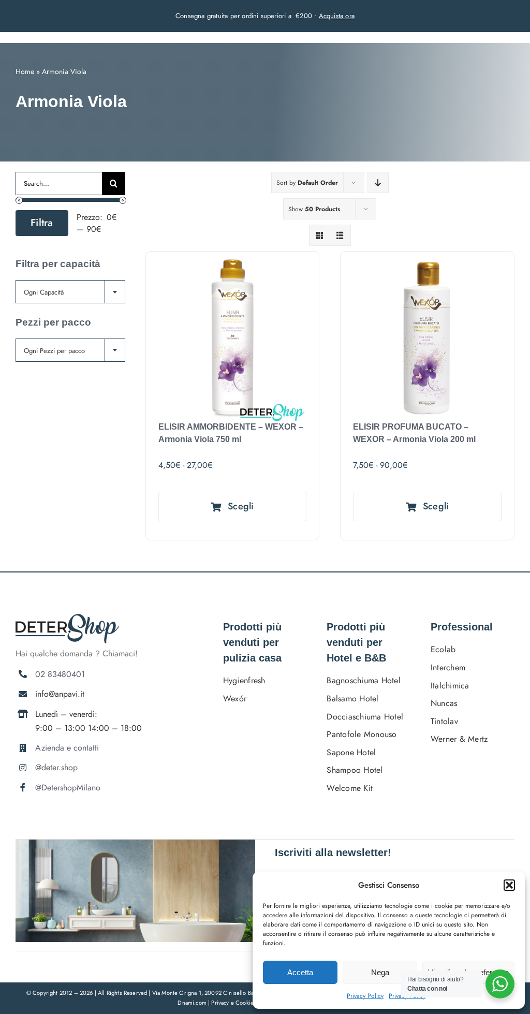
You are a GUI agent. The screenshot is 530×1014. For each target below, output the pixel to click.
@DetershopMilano (67, 787)
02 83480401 (60, 674)
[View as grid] (320, 235)
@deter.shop (56, 767)
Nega (380, 972)
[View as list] (340, 235)
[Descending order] (378, 182)
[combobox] (70, 291)
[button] (509, 885)
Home (25, 71)
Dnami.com (192, 1002)
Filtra (42, 222)
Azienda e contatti (67, 748)
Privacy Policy (365, 996)
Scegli (241, 506)
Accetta (300, 972)
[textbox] (70, 292)
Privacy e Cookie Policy (241, 1002)
